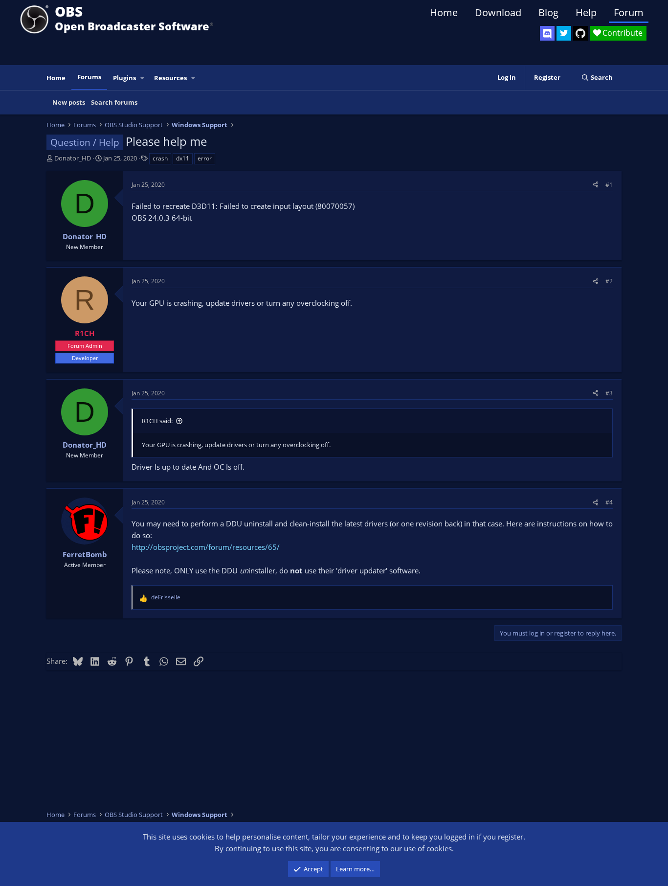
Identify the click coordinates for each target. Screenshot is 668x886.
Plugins (124, 77)
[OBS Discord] (547, 33)
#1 (609, 185)
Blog (548, 12)
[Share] (595, 185)
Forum (629, 12)
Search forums (114, 102)
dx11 (182, 158)
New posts (68, 102)
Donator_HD (72, 158)
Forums (89, 76)
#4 (609, 502)
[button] (143, 78)
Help (586, 12)
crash (160, 158)
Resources (170, 77)
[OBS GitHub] (580, 33)
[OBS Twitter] (564, 33)
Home (444, 12)
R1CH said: (157, 420)
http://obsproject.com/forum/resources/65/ (206, 547)
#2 (609, 281)
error (205, 158)
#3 (609, 393)
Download (498, 12)
